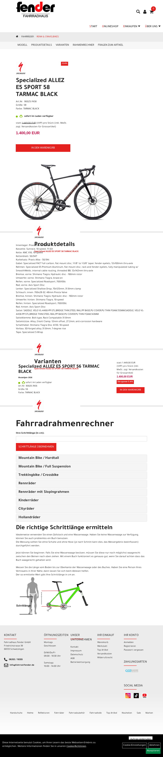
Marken (149, 713)
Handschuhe (16, 713)
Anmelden (129, 642)
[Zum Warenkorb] (151, 13)
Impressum (76, 651)
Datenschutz (77, 655)
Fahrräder (27, 37)
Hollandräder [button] (29, 518)
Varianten (62, 45)
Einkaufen (130, 26)
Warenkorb (102, 642)
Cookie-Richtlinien (76, 746)
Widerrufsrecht (105, 658)
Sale (139, 713)
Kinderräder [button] (28, 501)
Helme (30, 713)
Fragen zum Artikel (110, 45)
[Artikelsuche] (138, 13)
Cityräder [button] (26, 509)
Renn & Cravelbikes (48, 37)
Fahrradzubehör (77, 713)
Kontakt (74, 647)
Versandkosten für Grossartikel (38, 127)
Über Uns (151, 26)
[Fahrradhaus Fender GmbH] (35, 9)
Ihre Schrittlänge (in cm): (30, 433)
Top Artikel (102, 650)
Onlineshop (110, 26)
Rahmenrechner (83, 45)
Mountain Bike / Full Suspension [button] (44, 467)
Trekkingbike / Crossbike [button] (38, 475)
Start (93, 26)
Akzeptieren (153, 751)
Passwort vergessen (133, 650)
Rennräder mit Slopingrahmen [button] (43, 492)
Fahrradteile (96, 713)
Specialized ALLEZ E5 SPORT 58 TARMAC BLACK (40, 88)
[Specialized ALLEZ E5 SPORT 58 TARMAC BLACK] (65, 192)
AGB (72, 658)
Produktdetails (41, 45)
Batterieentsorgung (80, 662)
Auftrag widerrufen (140, 739)
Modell (22, 45)
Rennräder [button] (27, 484)
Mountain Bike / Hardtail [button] (38, 458)
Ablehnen (154, 745)
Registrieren (130, 646)
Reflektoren (44, 713)
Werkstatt (102, 646)
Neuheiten (127, 713)
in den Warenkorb (43, 148)
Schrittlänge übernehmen (36, 447)
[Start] (17, 37)
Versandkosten (104, 654)
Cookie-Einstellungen (134, 745)
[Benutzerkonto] (145, 12)
